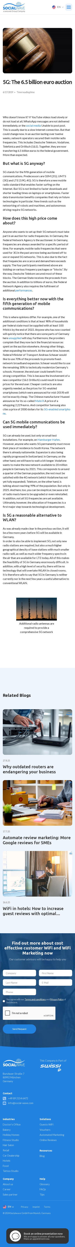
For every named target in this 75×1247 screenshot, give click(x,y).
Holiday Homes (11, 1134)
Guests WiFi (46, 1124)
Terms (47, 1206)
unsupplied (15, 338)
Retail (6, 1150)
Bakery (6, 1129)
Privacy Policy (57, 999)
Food (6, 1165)
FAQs (43, 1189)
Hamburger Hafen (49, 439)
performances (23, 290)
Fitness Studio (11, 1140)
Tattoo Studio (10, 1170)
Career (7, 1189)
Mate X (39, 400)
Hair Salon (8, 1145)
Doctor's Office (12, 1124)
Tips (42, 1194)
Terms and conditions (35, 999)
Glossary (45, 1184)
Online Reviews (48, 1140)
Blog (42, 1155)
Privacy (24, 1206)
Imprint (36, 1206)
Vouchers (45, 1129)
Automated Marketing (52, 1134)
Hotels (6, 1160)
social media (33, 125)
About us (8, 1184)
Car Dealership (11, 1155)
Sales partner (10, 1194)
